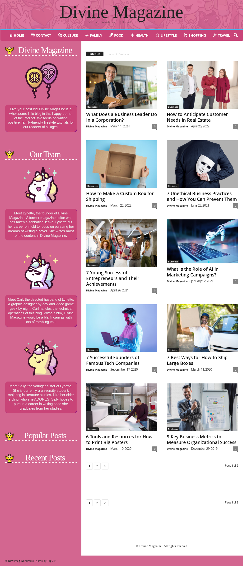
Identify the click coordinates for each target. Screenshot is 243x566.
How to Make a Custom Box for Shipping (120, 196)
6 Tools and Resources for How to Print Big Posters (119, 439)
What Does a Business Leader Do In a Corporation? (121, 117)
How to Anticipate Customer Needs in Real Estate (197, 117)
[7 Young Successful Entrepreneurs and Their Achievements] (121, 243)
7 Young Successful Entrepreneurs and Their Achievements (112, 278)
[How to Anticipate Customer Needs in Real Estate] (202, 85)
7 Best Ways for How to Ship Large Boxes (197, 360)
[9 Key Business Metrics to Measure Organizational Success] (202, 407)
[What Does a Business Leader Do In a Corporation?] (121, 85)
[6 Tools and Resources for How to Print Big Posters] (121, 407)
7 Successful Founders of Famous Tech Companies (113, 360)
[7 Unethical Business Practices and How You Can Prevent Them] (202, 164)
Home (111, 54)
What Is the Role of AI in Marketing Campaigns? (193, 272)
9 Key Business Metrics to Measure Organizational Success (201, 439)
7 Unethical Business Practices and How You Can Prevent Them (202, 196)
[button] (235, 35)
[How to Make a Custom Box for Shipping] (121, 164)
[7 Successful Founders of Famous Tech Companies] (121, 328)
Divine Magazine (96, 126)
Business (92, 106)
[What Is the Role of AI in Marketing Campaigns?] (202, 241)
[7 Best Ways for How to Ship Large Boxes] (202, 328)
